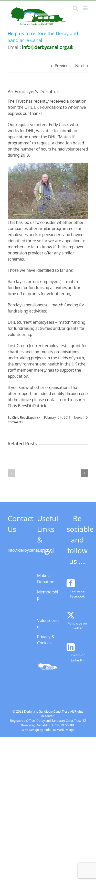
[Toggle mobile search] (75, 8)
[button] (11, 473)
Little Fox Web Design (59, 730)
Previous (62, 65)
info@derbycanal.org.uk (29, 550)
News (78, 417)
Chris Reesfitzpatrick (26, 417)
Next (79, 65)
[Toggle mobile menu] (85, 8)
